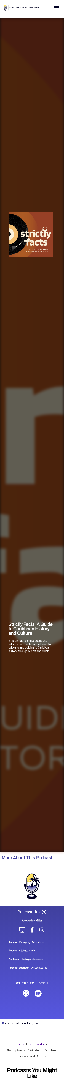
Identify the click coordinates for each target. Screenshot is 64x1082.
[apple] (26, 993)
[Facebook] (32, 930)
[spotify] (38, 993)
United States (39, 967)
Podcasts (36, 1044)
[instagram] (42, 930)
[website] (22, 930)
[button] (56, 8)
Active (32, 950)
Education (38, 942)
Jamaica (37, 959)
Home (19, 1044)
